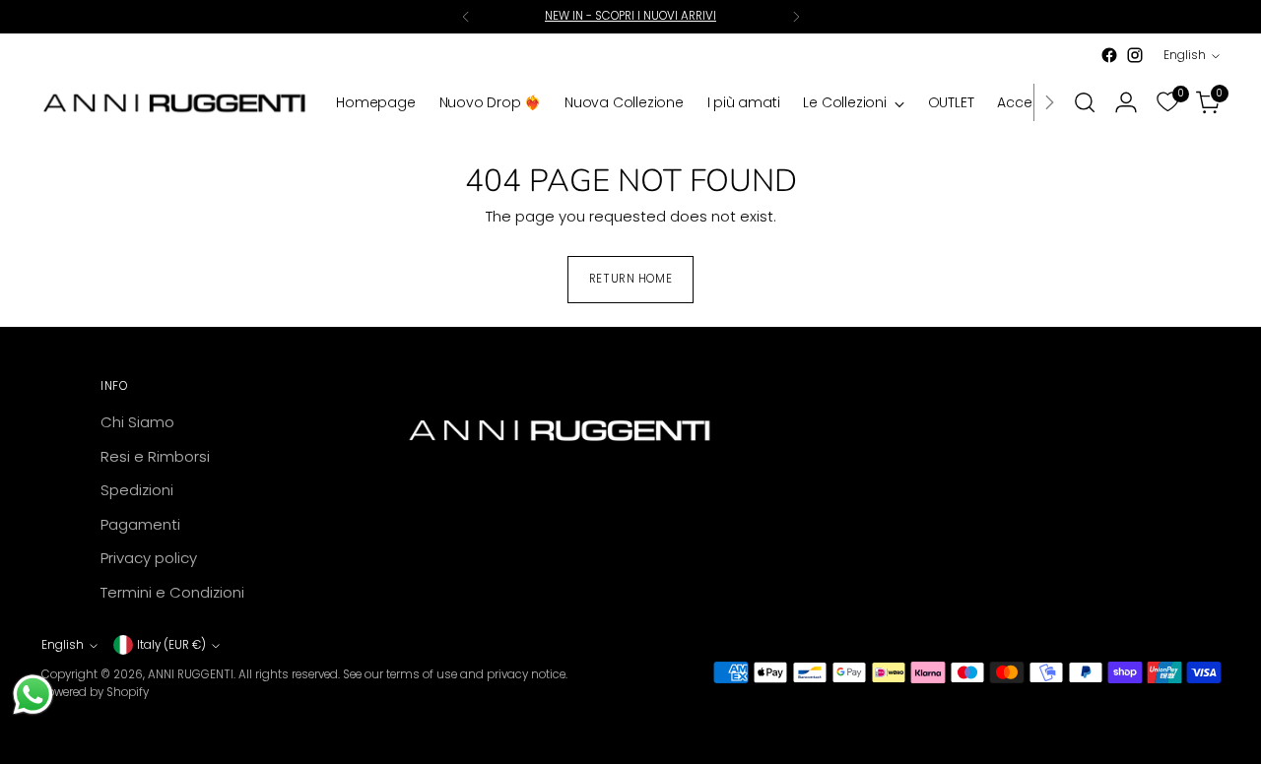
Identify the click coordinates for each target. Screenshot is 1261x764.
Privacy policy (148, 557)
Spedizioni (136, 489)
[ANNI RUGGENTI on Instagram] (1135, 55)
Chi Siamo (137, 422)
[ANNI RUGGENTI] (174, 103)
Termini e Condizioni (172, 592)
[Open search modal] (1084, 102)
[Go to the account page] (1126, 102)
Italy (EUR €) (171, 645)
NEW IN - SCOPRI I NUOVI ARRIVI (630, 16)
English (1184, 55)
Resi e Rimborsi (155, 456)
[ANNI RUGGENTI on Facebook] (1109, 55)
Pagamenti (140, 524)
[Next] (796, 16)
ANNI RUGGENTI (190, 674)
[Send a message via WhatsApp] (33, 694)
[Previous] (466, 16)
